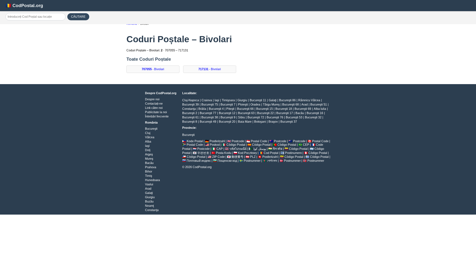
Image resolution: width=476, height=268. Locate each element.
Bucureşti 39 (190, 104)
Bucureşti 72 (255, 117)
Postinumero (293, 152)
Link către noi (154, 107)
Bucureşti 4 (216, 108)
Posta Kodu (223, 152)
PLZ (253, 156)
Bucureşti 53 (294, 117)
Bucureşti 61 (190, 117)
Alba (148, 141)
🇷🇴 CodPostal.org (24, 5)
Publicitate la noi (156, 112)
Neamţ (149, 205)
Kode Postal (195, 141)
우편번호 (203, 152)
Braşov (273, 121)
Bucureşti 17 (284, 113)
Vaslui (149, 184)
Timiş (148, 175)
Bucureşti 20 (227, 121)
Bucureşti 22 (265, 113)
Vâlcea (149, 137)
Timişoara (228, 100)
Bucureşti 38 (209, 117)
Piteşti (230, 108)
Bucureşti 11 (258, 100)
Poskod (215, 144)
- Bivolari (153, 69)
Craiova (207, 100)
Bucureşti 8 (189, 121)
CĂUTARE (78, 16)
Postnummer (252, 160)
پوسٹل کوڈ (259, 148)
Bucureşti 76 (275, 117)
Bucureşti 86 (287, 100)
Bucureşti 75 (209, 104)
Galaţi (149, 192)
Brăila (202, 108)
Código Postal (235, 144)
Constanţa (152, 210)
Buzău (149, 201)
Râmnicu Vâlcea (309, 100)
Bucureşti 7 (228, 104)
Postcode (238, 141)
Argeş (149, 154)
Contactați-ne (154, 103)
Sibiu (241, 117)
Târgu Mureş (271, 104)
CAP (219, 148)
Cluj (147, 133)
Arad (148, 188)
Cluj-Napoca (190, 100)
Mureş (149, 158)
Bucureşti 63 (246, 113)
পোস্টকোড (272, 160)
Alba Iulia (320, 108)
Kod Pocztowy (247, 152)
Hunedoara (152, 180)
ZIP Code (218, 156)
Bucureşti (151, 128)
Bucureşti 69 (303, 108)
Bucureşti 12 (227, 113)
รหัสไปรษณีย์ (238, 148)
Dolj (147, 150)
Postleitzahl (217, 141)
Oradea (255, 104)
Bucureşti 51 (318, 104)
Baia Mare (245, 121)
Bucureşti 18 (283, 108)
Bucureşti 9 (228, 117)
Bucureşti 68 (290, 104)
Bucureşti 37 (288, 121)
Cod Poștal (271, 152)
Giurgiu (150, 197)
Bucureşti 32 (313, 117)
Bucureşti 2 (189, 113)
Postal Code (259, 141)
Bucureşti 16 (315, 113)
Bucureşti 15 (264, 108)
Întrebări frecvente (157, 116)
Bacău (149, 163)
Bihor (148, 171)
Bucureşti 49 (208, 121)
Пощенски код (227, 160)
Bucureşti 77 (208, 113)
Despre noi (152, 99)
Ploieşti (243, 104)
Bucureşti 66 (245, 108)
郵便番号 (237, 156)
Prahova (150, 167)
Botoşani (260, 121)
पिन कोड (277, 148)
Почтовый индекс (199, 160)
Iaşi (147, 145)
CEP (306, 144)
